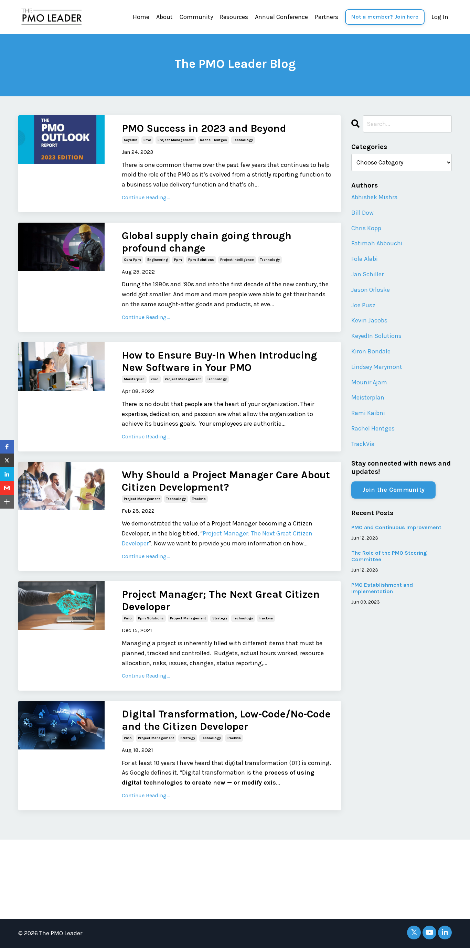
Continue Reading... (146, 197)
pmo (147, 140)
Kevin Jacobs (369, 320)
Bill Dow (362, 212)
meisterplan (134, 379)
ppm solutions (201, 260)
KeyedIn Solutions (376, 336)
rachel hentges (213, 140)
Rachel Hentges (373, 428)
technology (243, 140)
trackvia (199, 499)
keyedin (130, 140)
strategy (219, 618)
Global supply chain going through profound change (206, 242)
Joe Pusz (363, 305)
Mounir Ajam (369, 382)
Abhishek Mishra (374, 197)
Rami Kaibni (368, 413)
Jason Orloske (370, 290)
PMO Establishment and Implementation (382, 588)
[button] (7, 447)
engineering (157, 260)
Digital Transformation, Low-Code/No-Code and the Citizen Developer (226, 720)
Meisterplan (367, 397)
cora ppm (132, 260)
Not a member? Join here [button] (384, 16)
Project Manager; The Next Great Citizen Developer (221, 600)
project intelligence (237, 260)
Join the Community (393, 489)
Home (141, 17)
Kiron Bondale (371, 351)
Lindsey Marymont (376, 367)
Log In (439, 17)
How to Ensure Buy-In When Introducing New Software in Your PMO (219, 361)
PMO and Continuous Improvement (396, 527)
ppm (178, 260)
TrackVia (363, 444)
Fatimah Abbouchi (377, 243)
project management (176, 140)
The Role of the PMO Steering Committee (389, 556)
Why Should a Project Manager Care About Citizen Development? (226, 481)
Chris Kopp (366, 228)
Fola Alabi (364, 259)
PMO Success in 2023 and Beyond (204, 128)
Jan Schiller (367, 274)
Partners (326, 17)
